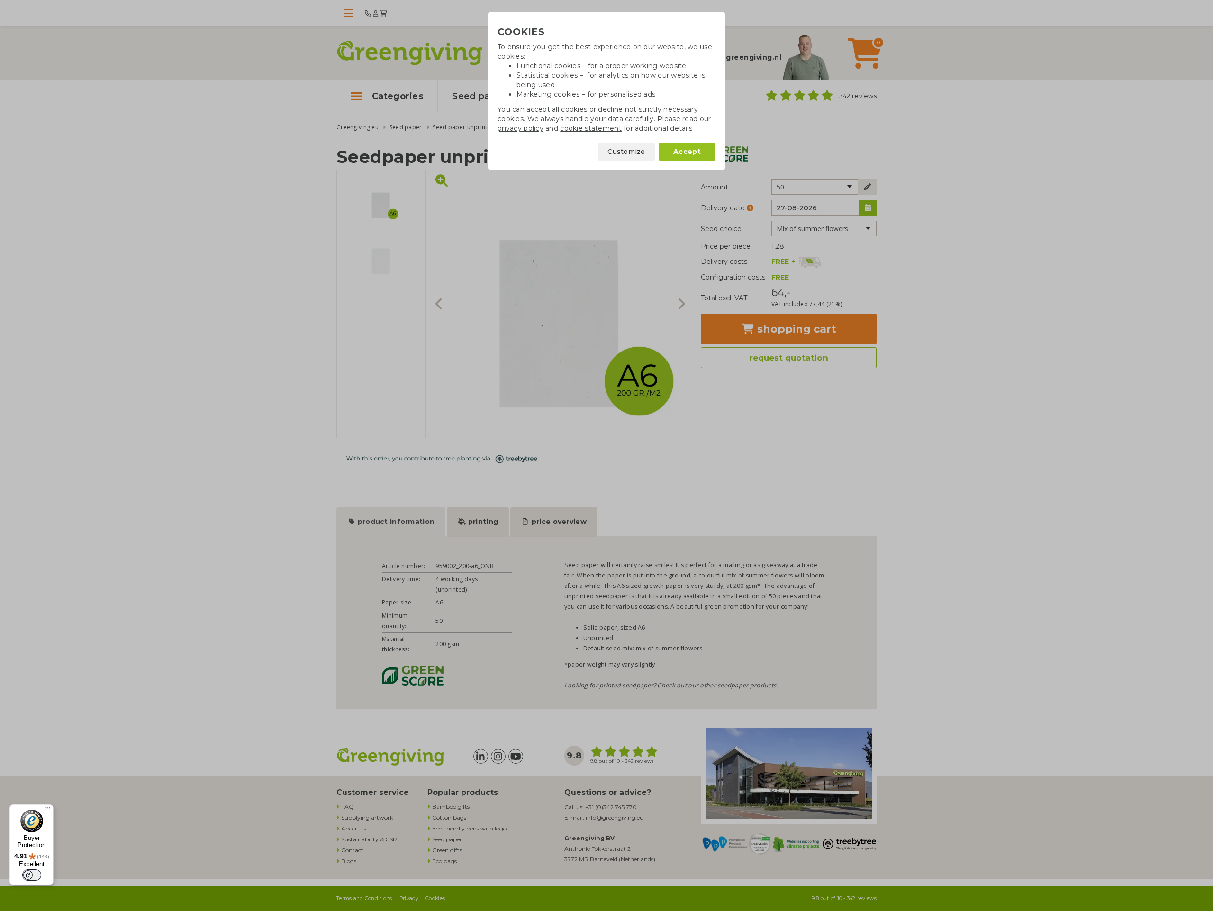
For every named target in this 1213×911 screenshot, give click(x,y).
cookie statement (590, 128)
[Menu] (48, 810)
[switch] (31, 875)
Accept (687, 151)
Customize (626, 151)
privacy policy (520, 128)
